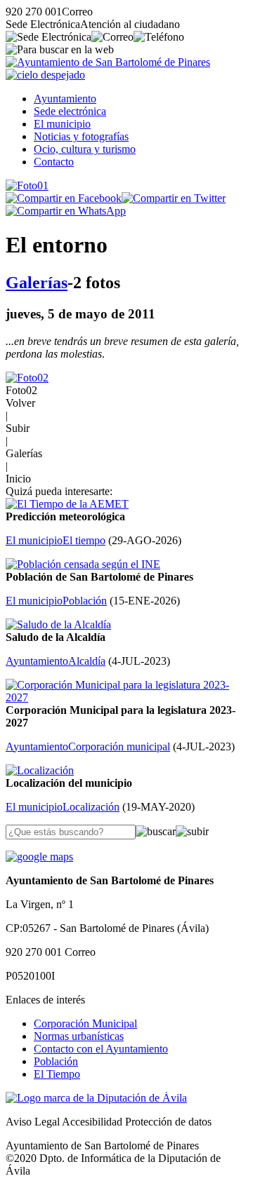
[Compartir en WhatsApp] (66, 211)
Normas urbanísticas (79, 1036)
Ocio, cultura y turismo (85, 149)
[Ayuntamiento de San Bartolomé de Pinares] (108, 62)
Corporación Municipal (85, 1023)
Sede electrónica (70, 111)
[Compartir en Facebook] (64, 198)
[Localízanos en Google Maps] (39, 857)
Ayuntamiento (65, 98)
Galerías (36, 282)
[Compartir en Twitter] (174, 198)
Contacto (54, 162)
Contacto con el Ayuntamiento (101, 1049)
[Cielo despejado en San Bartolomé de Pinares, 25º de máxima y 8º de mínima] (45, 75)
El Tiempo (57, 1074)
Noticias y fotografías (81, 136)
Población (56, 1061)
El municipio (62, 124)
